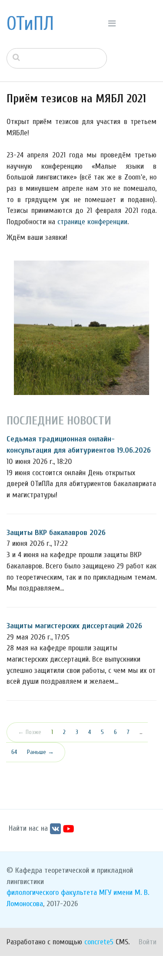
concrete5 (98, 941)
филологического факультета (52, 892)
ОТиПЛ (30, 24)
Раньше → (40, 752)
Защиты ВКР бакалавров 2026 (56, 532)
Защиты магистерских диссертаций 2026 (74, 625)
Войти (147, 941)
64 (14, 752)
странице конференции (92, 221)
